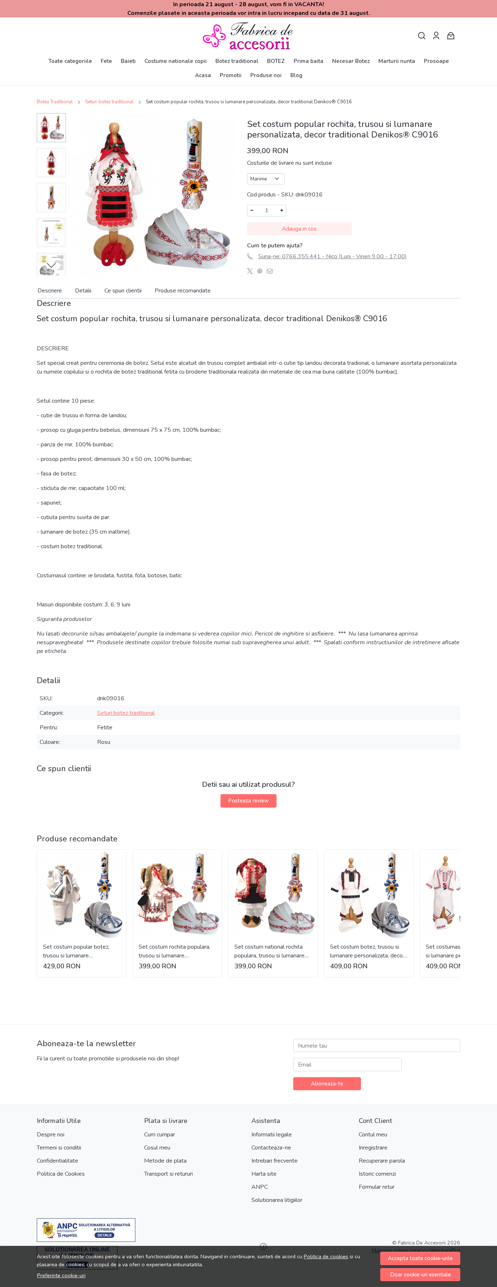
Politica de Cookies (61, 1174)
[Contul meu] (436, 36)
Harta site (264, 1174)
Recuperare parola (382, 1161)
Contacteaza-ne (271, 1148)
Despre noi (50, 1135)
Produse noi (266, 75)
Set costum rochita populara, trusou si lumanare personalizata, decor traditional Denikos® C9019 (177, 951)
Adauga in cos (299, 228)
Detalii (83, 291)
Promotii (231, 75)
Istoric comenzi (377, 1174)
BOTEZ (276, 61)
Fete (106, 61)
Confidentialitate (57, 1161)
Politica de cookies (326, 1256)
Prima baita (308, 61)
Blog (296, 75)
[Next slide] (51, 265)
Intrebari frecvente (274, 1161)
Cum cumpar (159, 1135)
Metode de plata (165, 1161)
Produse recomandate (183, 291)
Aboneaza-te (327, 1083)
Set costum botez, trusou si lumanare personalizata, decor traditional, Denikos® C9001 (367, 951)
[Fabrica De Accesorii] (248, 35)
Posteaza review (248, 800)
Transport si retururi (168, 1174)
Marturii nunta (396, 61)
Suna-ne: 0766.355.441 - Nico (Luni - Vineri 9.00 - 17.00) (332, 256)
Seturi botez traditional (109, 102)
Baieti (128, 61)
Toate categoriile (70, 61)
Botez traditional (236, 61)
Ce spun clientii (123, 291)
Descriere (49, 291)
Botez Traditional (55, 102)
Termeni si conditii (59, 1148)
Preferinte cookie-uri (61, 1275)
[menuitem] (51, 127)
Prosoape (436, 61)
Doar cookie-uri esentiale (420, 1274)
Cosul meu (157, 1148)
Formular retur (376, 1187)
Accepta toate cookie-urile (420, 1258)
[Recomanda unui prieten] (272, 271)
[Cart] (451, 36)
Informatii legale (271, 1135)
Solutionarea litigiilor (276, 1200)
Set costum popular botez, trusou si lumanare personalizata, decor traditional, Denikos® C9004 (79, 951)
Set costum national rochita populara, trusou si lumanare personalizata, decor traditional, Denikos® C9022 (270, 951)
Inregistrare (373, 1148)
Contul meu (373, 1135)
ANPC (259, 1187)
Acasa (203, 75)
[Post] (252, 271)
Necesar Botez (351, 61)
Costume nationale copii (175, 61)
